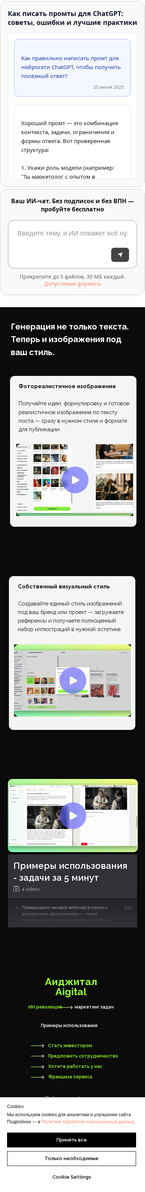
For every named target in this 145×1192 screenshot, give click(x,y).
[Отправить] (120, 255)
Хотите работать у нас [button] (75, 1066)
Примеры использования (69, 1025)
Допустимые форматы (72, 283)
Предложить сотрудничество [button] (83, 1056)
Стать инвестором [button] (70, 1045)
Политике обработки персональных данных (87, 1121)
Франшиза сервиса (70, 1076)
